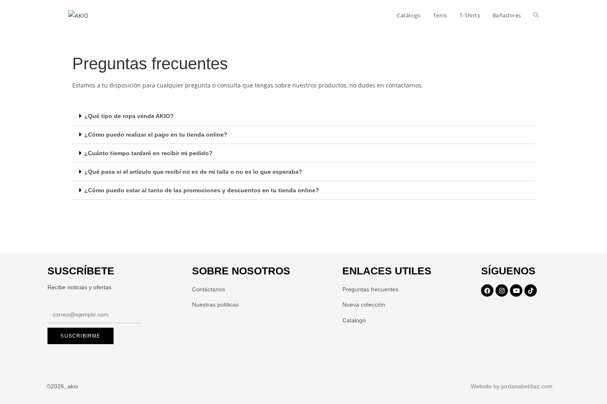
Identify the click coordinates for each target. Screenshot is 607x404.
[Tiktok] (530, 290)
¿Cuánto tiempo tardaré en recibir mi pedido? (148, 153)
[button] (303, 116)
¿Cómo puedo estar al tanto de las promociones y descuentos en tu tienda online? (201, 190)
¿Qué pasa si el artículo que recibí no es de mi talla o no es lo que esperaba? (193, 171)
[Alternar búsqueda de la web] (536, 15)
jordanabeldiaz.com (526, 386)
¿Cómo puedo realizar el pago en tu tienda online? (156, 134)
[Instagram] (502, 290)
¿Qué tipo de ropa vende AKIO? (129, 116)
